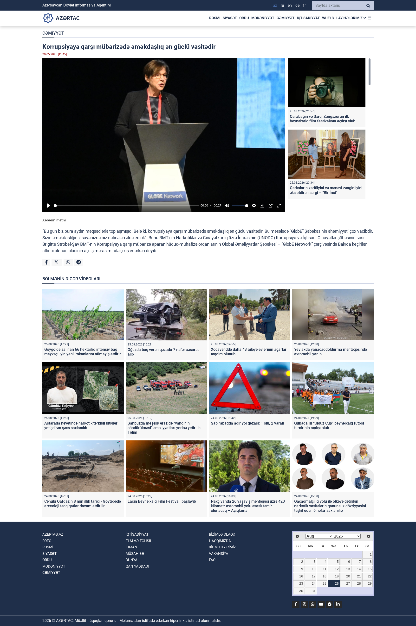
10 (314, 569)
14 (359, 569)
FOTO (46, 541)
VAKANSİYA (218, 553)
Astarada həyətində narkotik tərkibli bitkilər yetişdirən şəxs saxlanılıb (80, 425)
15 (370, 569)
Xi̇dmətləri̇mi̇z (222, 547)
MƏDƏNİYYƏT (262, 18)
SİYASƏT (230, 18)
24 (314, 583)
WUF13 (328, 18)
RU (282, 5)
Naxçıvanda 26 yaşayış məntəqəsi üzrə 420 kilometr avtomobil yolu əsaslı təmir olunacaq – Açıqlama (248, 506)
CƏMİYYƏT (285, 18)
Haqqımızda (220, 541)
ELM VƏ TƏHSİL (139, 541)
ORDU (244, 18)
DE (297, 5)
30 (301, 591)
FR (304, 5)
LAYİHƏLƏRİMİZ (350, 18)
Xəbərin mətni (54, 220)
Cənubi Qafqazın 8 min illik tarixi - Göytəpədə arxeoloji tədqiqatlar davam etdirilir (82, 503)
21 (359, 576)
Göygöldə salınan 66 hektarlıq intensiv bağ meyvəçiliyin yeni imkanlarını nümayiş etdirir (82, 351)
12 (337, 569)
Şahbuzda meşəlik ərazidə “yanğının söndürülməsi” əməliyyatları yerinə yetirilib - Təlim (165, 428)
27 (348, 583)
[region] (329, 129)
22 (370, 576)
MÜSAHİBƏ (135, 553)
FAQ (212, 560)
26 (337, 583)
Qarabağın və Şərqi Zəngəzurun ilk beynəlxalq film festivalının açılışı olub (322, 118)
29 (370, 583)
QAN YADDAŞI (137, 566)
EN (290, 5)
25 (324, 583)
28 (359, 583)
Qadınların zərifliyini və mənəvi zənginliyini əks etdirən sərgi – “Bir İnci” (326, 190)
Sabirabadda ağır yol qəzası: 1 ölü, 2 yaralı (247, 423)
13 (348, 569)
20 (348, 576)
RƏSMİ (214, 18)
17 (314, 576)
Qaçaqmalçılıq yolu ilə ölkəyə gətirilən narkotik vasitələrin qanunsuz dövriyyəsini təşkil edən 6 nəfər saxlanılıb (330, 506)
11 (324, 569)
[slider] (126, 205)
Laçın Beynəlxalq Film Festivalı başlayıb (162, 501)
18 (324, 576)
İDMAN (131, 547)
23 (301, 583)
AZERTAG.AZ (52, 534)
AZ (275, 5)
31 (314, 591)
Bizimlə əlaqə (222, 534)
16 (301, 576)
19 (337, 576)
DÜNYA (131, 560)
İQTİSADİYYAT (308, 18)
